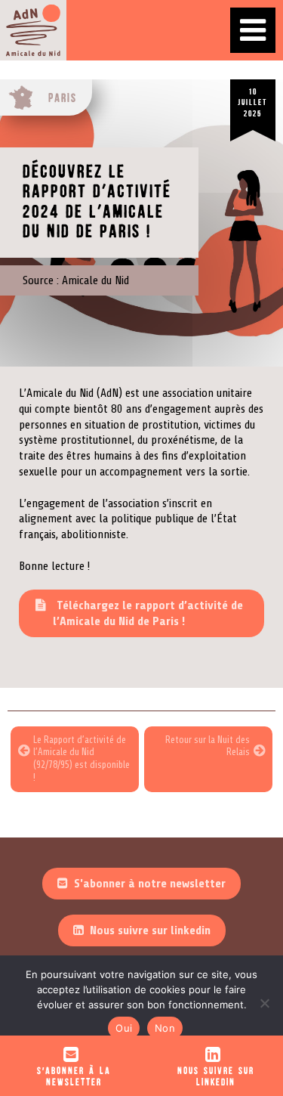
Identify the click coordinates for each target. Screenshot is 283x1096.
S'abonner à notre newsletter (150, 883)
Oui (123, 1028)
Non (165, 1028)
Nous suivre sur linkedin (150, 930)
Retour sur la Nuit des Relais (207, 746)
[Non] (264, 1003)
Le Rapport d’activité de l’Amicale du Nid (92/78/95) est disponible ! (81, 759)
